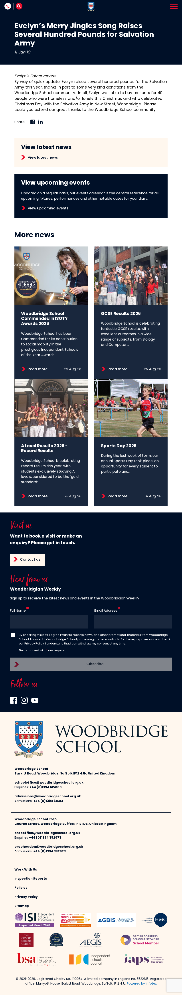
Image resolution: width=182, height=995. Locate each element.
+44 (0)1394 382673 (45, 837)
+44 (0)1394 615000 (46, 787)
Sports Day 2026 (118, 446)
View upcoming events (48, 208)
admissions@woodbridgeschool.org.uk (47, 796)
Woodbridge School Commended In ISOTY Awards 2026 (44, 319)
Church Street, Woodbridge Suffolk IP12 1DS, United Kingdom (65, 824)
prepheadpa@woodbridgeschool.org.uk (48, 847)
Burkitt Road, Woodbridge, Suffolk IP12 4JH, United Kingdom (64, 773)
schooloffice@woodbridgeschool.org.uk (48, 782)
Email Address (105, 611)
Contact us (30, 560)
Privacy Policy (34, 643)
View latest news (43, 158)
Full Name (18, 611)
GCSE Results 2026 (121, 314)
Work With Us (25, 869)
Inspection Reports (30, 879)
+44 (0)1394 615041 (48, 801)
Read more (37, 369)
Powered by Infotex (142, 983)
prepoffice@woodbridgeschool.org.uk (47, 833)
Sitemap (21, 906)
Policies (20, 888)
